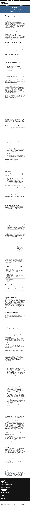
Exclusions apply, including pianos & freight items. (15, 9)
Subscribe (4, 489)
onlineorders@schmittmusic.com (10, 474)
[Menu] (28, 3)
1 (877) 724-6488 (17, 473)
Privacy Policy (5, 506)
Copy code (18, 11)
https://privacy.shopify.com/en (9, 434)
